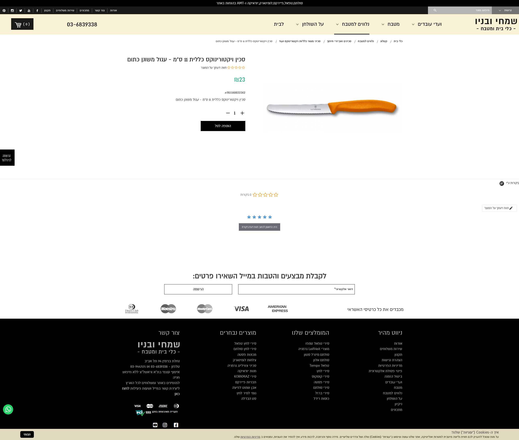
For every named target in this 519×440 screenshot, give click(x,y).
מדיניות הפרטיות (250, 437)
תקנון (47, 10)
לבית (279, 24)
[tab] (499, 208)
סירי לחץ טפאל (245, 343)
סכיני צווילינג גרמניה (241, 365)
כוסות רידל (321, 398)
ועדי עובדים (393, 382)
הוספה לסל (223, 126)
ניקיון (398, 404)
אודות (113, 10)
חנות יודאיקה (247, 371)
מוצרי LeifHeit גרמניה (313, 349)
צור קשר (100, 10)
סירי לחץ (323, 371)
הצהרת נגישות (392, 360)
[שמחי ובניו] (486, 24)
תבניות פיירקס (245, 382)
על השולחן (394, 398)
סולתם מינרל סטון (316, 354)
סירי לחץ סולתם (245, 349)
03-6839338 (159, 366)
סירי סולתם (321, 388)
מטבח (398, 388)
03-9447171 (138, 366)
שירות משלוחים (65, 10)
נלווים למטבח (392, 393)
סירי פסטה (321, 382)
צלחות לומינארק (244, 360)
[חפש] (435, 10)
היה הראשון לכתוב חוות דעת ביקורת (259, 227)
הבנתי (27, 434)
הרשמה (198, 289)
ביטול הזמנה (393, 376)
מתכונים (84, 10)
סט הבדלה (248, 398)
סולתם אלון (321, 360)
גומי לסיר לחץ (246, 393)
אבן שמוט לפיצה (244, 388)
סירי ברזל (322, 393)
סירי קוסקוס (320, 376)
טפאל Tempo (319, 365)
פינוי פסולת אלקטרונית (385, 371)
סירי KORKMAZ (245, 376)
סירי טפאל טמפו (317, 343)
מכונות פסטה (246, 354)
